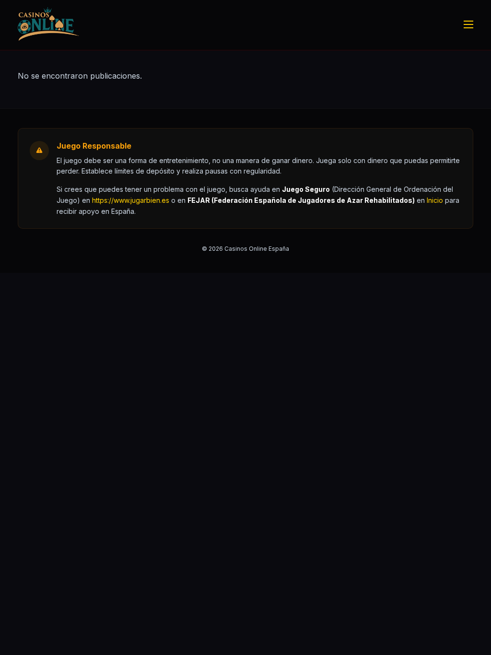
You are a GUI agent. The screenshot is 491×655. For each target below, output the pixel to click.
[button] (435, 200)
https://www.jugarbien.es (130, 200)
